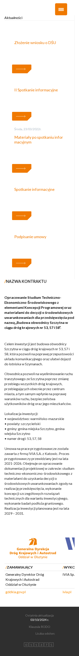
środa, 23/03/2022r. (27, 129)
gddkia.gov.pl (15, 592)
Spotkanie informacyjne (34, 189)
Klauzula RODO (39, 627)
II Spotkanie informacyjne (36, 89)
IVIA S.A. (35, 453)
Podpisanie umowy (30, 236)
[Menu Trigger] (61, 9)
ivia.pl (67, 592)
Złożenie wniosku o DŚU (35, 42)
